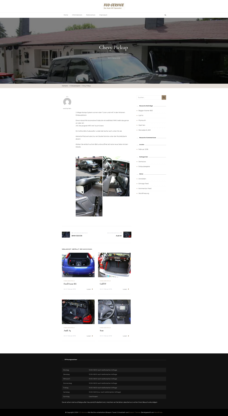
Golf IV (103, 284)
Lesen (89, 289)
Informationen (77, 15)
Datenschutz (90, 15)
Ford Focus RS (70, 284)
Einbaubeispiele (113, 43)
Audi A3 (67, 330)
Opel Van (141, 125)
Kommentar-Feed (144, 188)
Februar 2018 (143, 149)
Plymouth (142, 120)
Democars (142, 161)
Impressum (103, 15)
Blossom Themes (134, 412)
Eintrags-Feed (143, 183)
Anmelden (142, 179)
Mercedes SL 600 (144, 130)
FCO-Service (82, 412)
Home (66, 15)
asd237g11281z (67, 108)
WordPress (158, 412)
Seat (102, 330)
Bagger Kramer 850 (145, 110)
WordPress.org (143, 193)
